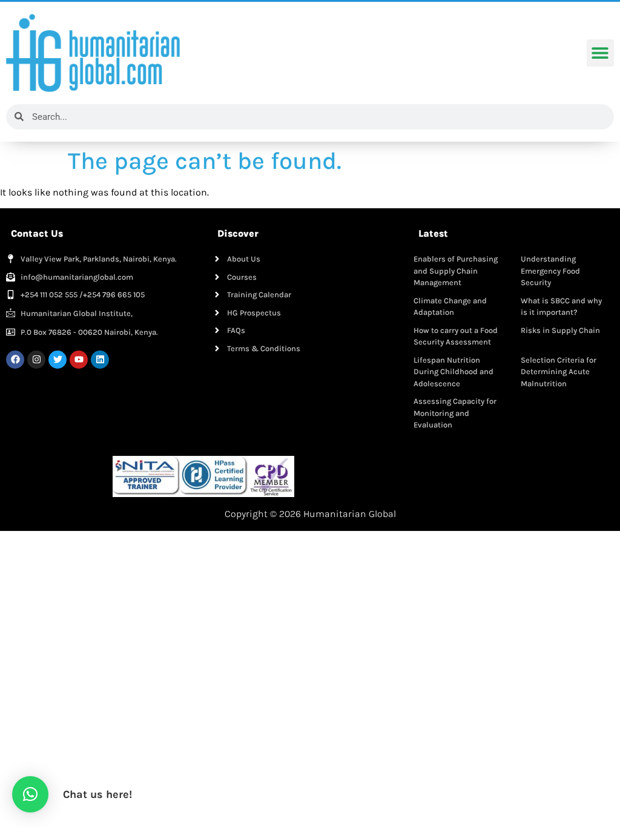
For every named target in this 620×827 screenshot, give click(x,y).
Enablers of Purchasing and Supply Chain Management (456, 270)
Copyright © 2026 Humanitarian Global (310, 513)
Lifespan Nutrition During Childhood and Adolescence (453, 371)
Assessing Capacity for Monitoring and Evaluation (455, 413)
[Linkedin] (100, 360)
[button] (600, 53)
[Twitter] (57, 360)
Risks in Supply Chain (560, 330)
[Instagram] (36, 360)
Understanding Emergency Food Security (550, 270)
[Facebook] (15, 360)
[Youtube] (79, 360)
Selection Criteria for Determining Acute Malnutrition (558, 371)
